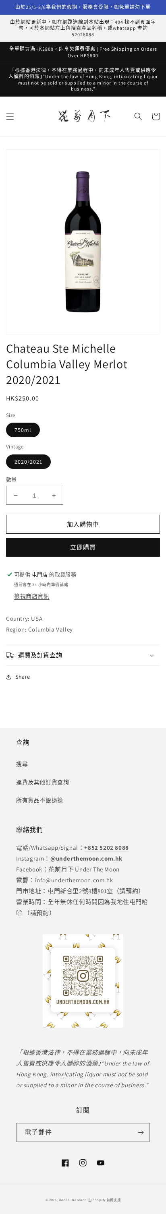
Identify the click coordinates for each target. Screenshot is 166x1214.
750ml (23, 430)
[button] (10, 116)
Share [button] (22, 676)
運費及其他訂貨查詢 (42, 782)
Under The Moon (73, 1199)
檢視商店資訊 (32, 596)
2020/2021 (28, 461)
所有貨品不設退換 (39, 800)
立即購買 (83, 547)
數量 (11, 479)
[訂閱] (140, 1132)
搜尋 (22, 764)
